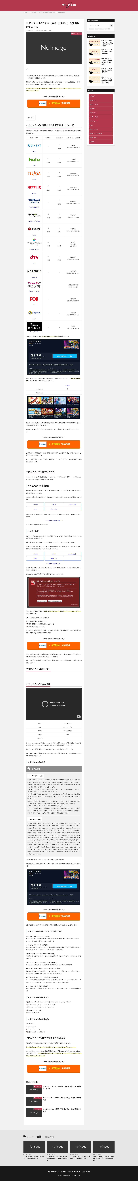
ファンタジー (94, 121)
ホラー (97, 28)
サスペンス (93, 112)
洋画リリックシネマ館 (74, 1175)
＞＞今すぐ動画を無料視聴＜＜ (54, 520)
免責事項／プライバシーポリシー (70, 1171)
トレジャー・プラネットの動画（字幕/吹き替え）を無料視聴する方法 (62, 1087)
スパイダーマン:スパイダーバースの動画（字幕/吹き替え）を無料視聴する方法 (57, 1158)
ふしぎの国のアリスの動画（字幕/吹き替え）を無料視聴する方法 (33, 1157)
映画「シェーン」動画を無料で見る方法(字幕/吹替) (107, 51)
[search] (111, 25)
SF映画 (92, 96)
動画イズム (54, 509)
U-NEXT (68, 385)
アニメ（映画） (33, 12)
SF (105, 28)
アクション (92, 28)
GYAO (54, 504)
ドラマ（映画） (95, 117)
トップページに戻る (53, 1171)
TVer (35, 509)
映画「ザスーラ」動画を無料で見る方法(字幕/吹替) (107, 70)
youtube (35, 504)
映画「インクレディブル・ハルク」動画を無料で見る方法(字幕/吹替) (107, 43)
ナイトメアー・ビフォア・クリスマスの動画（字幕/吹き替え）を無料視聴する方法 (103, 1158)
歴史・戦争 (93, 137)
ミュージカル (94, 129)
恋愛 (109, 28)
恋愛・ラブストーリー (96, 133)
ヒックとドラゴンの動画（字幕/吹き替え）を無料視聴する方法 (62, 1110)
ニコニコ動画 (72, 504)
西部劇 (92, 141)
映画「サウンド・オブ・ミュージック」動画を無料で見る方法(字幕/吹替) (107, 79)
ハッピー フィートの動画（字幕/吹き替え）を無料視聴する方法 (62, 1099)
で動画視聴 (59, 103)
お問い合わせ (86, 1171)
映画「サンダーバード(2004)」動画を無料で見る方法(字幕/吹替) (107, 61)
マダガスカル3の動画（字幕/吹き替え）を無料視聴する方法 (52, 12)
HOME (26, 12)
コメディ (101, 28)
